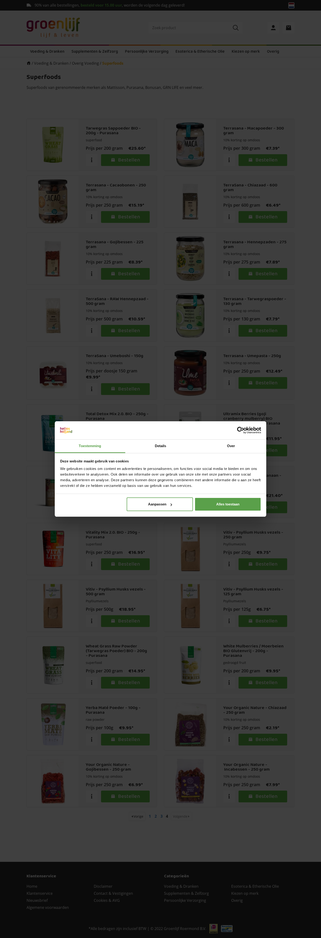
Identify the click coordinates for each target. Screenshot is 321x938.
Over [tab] (231, 446)
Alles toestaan (227, 504)
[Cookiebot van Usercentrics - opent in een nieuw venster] (240, 430)
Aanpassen (157, 504)
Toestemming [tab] (90, 446)
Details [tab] (160, 446)
